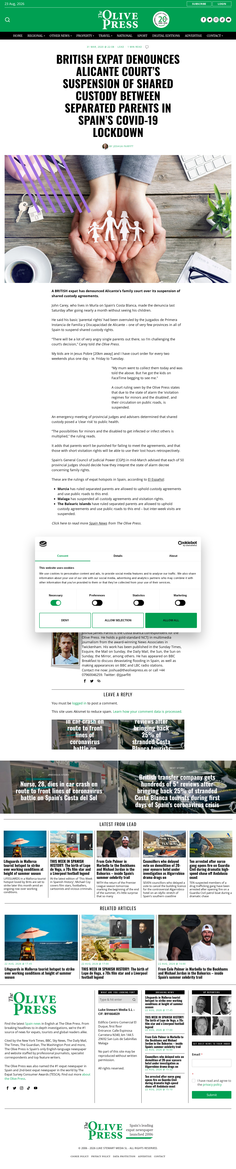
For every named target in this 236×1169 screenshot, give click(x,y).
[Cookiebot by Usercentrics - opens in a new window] (181, 544)
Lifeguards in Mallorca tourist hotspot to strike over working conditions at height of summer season (23, 867)
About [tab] (173, 555)
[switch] (97, 603)
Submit (212, 1095)
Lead (121, 46)
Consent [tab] (62, 555)
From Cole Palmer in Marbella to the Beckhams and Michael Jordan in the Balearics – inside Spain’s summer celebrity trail (116, 869)
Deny (65, 620)
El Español (156, 479)
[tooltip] (203, 20)
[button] (134, 999)
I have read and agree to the (214, 1083)
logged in (79, 703)
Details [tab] (118, 555)
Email (197, 1054)
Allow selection (118, 620)
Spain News (98, 523)
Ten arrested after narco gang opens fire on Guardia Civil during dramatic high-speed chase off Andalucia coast (210, 869)
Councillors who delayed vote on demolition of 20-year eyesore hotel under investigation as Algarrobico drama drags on (164, 869)
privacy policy (212, 1085)
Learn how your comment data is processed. (147, 711)
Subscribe (199, 4)
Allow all (171, 620)
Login (222, 4)
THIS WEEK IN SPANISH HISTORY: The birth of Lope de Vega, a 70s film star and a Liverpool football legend (70, 867)
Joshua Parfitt (123, 146)
